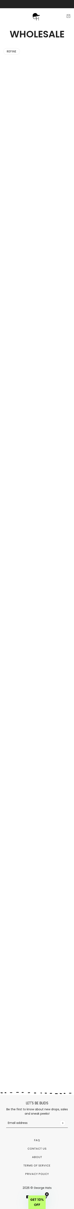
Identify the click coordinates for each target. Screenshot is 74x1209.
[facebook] (28, 1197)
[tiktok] (46, 1197)
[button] (37, 1202)
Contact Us (37, 1149)
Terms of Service (37, 1165)
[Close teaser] (47, 1194)
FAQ (37, 1140)
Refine (11, 51)
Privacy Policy (37, 1174)
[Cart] (68, 16)
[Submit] (62, 1123)
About (37, 1157)
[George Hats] (37, 16)
